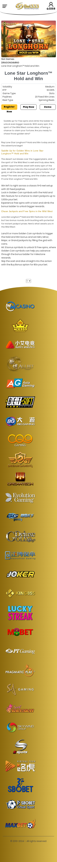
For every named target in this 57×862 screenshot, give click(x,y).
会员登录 (51, 8)
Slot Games (7, 59)
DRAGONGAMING (10, 62)
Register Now (9, 107)
